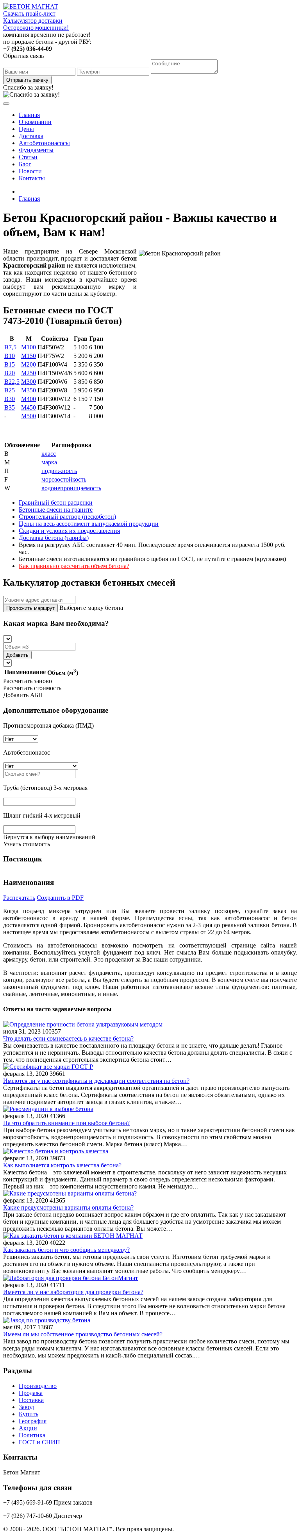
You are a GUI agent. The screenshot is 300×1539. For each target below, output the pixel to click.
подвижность (59, 470)
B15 (9, 364)
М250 (28, 373)
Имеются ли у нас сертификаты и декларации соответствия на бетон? (96, 1080)
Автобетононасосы (44, 143)
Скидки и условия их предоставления (69, 530)
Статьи (28, 157)
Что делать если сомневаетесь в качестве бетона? (68, 1038)
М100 (28, 347)
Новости (30, 171)
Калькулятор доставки (32, 20)
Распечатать (19, 897)
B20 (9, 373)
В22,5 (12, 381)
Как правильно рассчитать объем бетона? (74, 566)
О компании (35, 122)
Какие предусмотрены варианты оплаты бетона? (68, 1207)
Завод (26, 1407)
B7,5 (10, 347)
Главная (29, 114)
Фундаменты (36, 150)
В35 (9, 407)
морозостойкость (63, 479)
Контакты (32, 178)
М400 (28, 399)
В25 (9, 390)
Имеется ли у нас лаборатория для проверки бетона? (73, 1292)
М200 (28, 364)
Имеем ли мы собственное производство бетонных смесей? (82, 1334)
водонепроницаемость (71, 488)
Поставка (31, 1400)
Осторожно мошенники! (36, 27)
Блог (25, 164)
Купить (28, 1414)
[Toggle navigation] (6, 103)
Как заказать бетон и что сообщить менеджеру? (66, 1249)
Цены (26, 129)
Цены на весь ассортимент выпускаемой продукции (89, 523)
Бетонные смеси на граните (56, 509)
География (32, 1421)
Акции (28, 1428)
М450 (28, 407)
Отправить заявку (27, 80)
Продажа (31, 1393)
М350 (28, 390)
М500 (28, 416)
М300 (28, 381)
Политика (32, 1435)
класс (48, 453)
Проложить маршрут (30, 608)
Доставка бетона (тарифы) (54, 537)
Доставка (31, 136)
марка (49, 462)
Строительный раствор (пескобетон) (67, 516)
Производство (38, 1386)
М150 (28, 355)
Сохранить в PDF (60, 897)
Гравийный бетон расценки (56, 502)
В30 (9, 399)
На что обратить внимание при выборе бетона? (66, 1123)
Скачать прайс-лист (29, 13)
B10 (9, 355)
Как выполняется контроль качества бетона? (62, 1165)
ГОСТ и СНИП (39, 1442)
